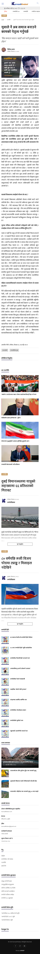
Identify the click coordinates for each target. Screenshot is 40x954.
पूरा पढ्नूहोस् (20, 544)
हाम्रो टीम (3, 866)
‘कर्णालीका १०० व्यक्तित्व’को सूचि (10, 913)
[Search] (37, 3)
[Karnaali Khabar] (20, 3)
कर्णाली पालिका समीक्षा (7, 894)
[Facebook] (15, 946)
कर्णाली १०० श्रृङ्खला (7, 898)
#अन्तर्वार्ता (4, 350)
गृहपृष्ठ (2, 20)
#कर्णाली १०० (16, 11)
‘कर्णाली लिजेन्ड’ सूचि (7, 920)
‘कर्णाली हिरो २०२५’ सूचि (8, 917)
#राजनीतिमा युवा (14, 350)
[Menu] (2, 3)
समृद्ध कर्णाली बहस (6, 881)
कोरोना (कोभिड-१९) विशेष (8, 888)
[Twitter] (20, 946)
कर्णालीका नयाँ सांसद (7, 859)
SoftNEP (22, 951)
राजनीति (8, 20)
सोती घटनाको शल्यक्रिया (8, 891)
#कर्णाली (25, 11)
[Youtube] (24, 946)
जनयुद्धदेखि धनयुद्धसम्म (7, 884)
